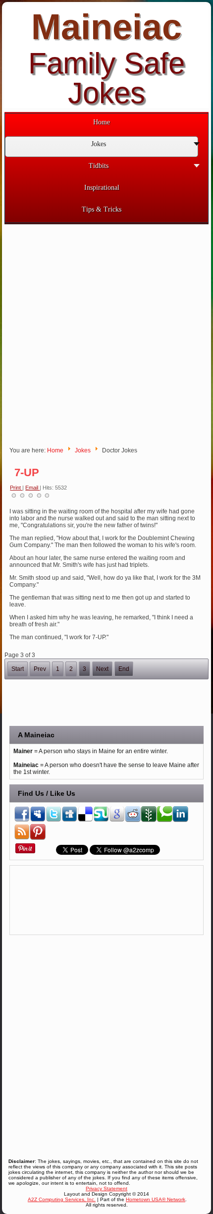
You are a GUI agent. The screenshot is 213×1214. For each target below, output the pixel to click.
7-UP (26, 472)
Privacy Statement (106, 1188)
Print (16, 488)
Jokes (83, 450)
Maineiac (106, 27)
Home (55, 450)
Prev (40, 668)
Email (32, 488)
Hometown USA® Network (155, 1199)
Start (17, 668)
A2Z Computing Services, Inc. (62, 1199)
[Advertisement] (106, 331)
